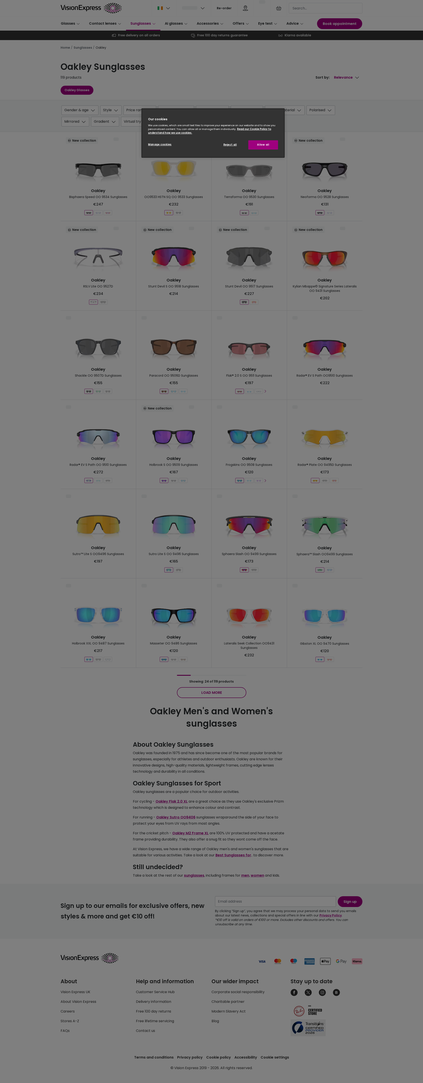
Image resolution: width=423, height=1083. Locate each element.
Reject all (230, 144)
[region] (213, 133)
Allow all (263, 144)
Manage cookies (160, 144)
